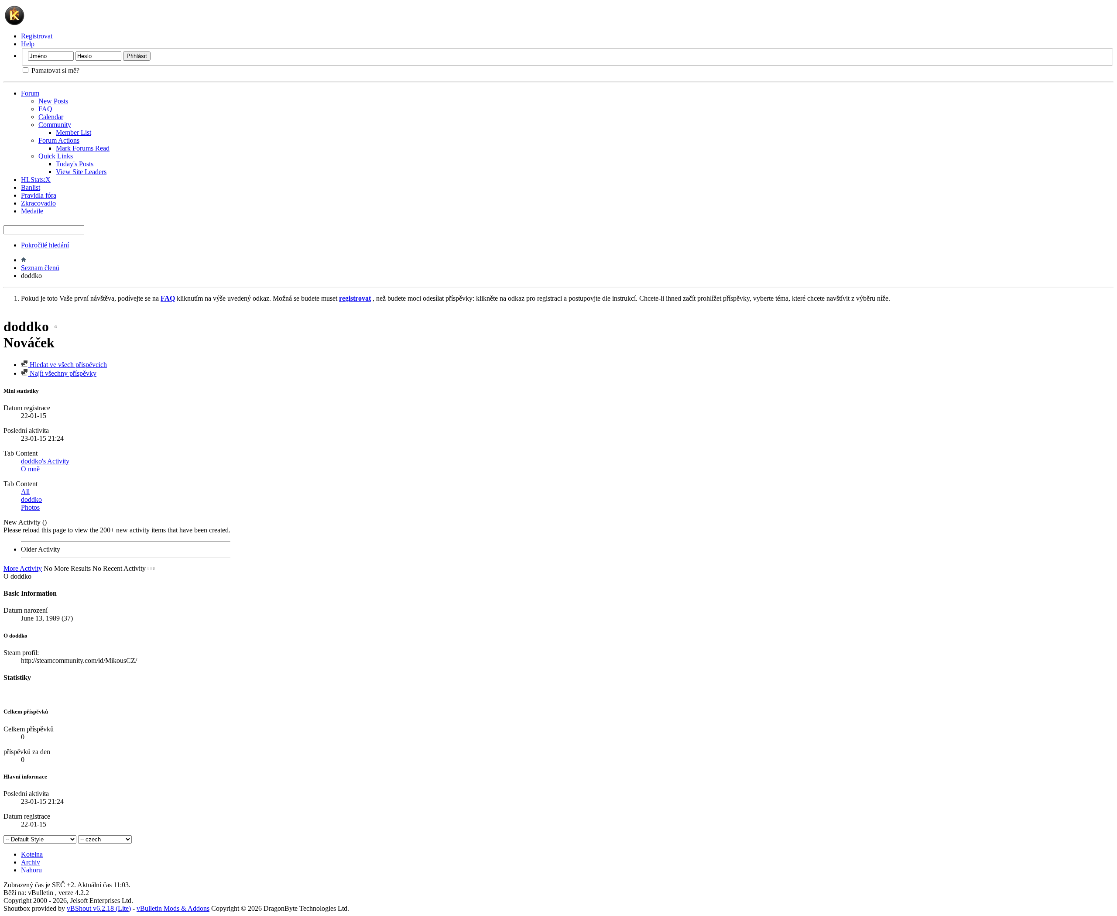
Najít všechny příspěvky (62, 373)
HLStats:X (36, 179)
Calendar (50, 116)
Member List (73, 132)
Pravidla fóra (38, 195)
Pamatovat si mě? (54, 70)
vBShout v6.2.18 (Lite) (99, 908)
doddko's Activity (45, 461)
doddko (31, 499)
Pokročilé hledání (45, 245)
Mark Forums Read (83, 148)
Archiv (30, 862)
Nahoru (31, 870)
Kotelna (32, 854)
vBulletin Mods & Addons (173, 908)
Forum (30, 93)
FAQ (45, 109)
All (25, 491)
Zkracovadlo (38, 203)
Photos (30, 507)
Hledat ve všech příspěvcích (67, 364)
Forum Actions (58, 140)
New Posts (53, 101)
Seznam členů (40, 267)
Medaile (32, 211)
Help (27, 44)
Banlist (30, 187)
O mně (30, 469)
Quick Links (55, 156)
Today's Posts (74, 164)
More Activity (22, 568)
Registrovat (36, 36)
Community (54, 124)
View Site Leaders (81, 171)
